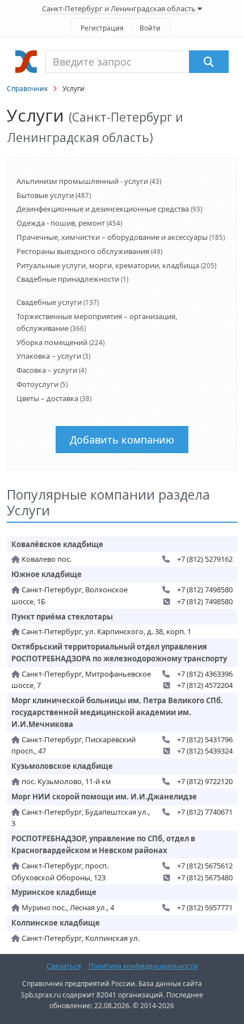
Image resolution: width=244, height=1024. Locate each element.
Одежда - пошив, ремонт (60, 223)
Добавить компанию (122, 439)
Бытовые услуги (45, 195)
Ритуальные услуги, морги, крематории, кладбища (107, 265)
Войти (150, 28)
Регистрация (102, 28)
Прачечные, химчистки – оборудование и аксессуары (112, 237)
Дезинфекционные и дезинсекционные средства (102, 209)
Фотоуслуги (37, 384)
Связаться (64, 966)
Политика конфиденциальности (143, 966)
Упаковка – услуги (48, 356)
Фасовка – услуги (46, 370)
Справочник (27, 88)
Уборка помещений (51, 342)
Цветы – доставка (47, 398)
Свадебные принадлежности (67, 279)
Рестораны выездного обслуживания (82, 251)
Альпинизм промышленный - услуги (82, 181)
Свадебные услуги (49, 302)
